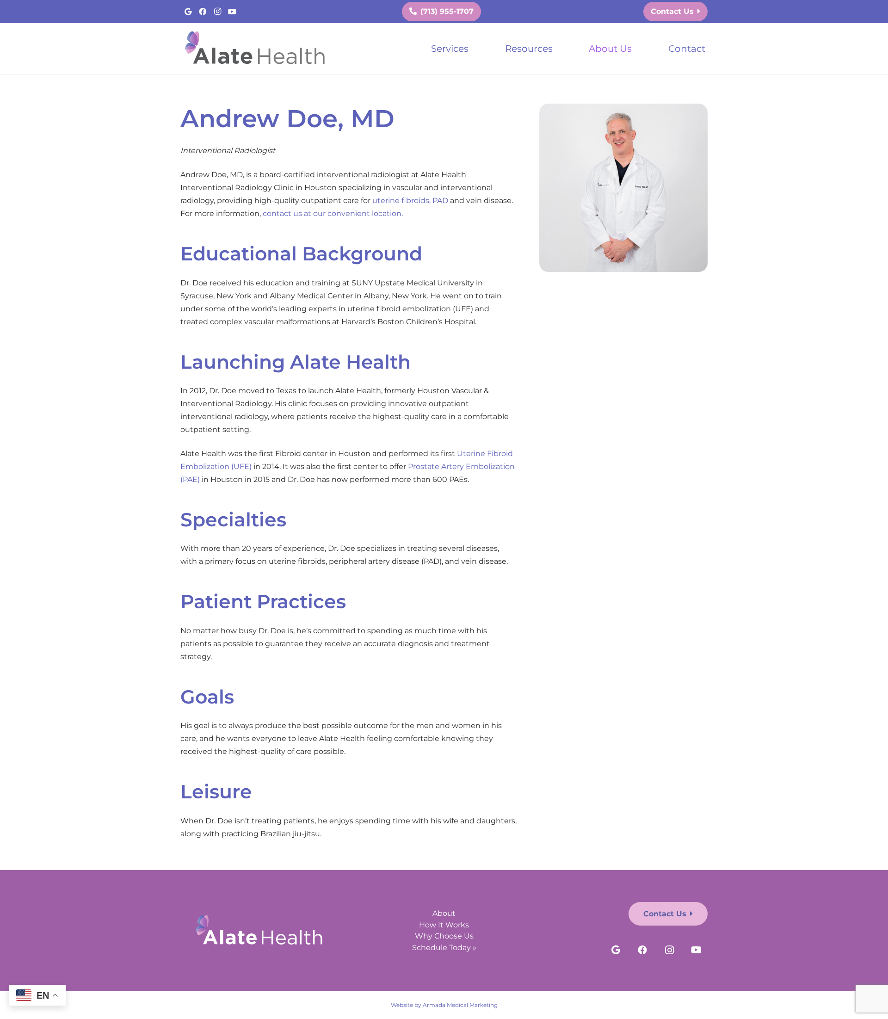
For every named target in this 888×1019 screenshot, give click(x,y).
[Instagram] (217, 11)
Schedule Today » (444, 947)
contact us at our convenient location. (333, 213)
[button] (477, 48)
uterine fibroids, (401, 200)
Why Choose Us (444, 936)
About (444, 913)
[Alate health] (256, 48)
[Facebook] (202, 11)
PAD (440, 200)
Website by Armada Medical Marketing (444, 1004)
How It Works (444, 924)
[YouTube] (232, 11)
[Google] (187, 11)
